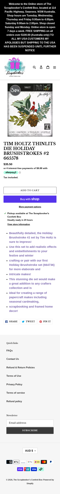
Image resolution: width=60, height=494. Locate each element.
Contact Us (12, 359)
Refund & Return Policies (20, 367)
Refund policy (14, 401)
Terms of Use (13, 375)
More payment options (30, 207)
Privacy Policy (14, 384)
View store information (18, 224)
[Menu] (54, 67)
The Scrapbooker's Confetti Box (28, 480)
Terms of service (15, 392)
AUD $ (29, 450)
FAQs (9, 350)
